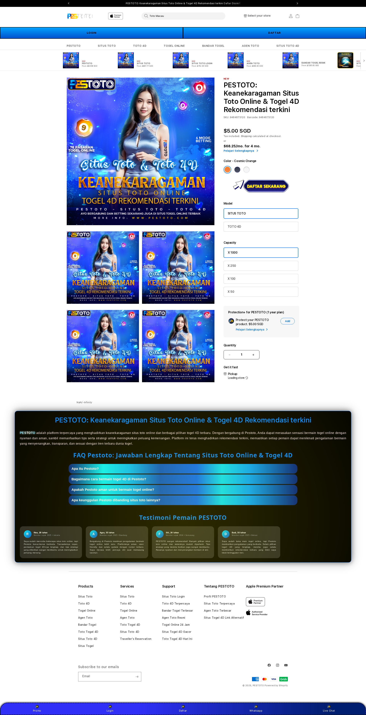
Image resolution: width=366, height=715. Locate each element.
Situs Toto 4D (87, 638)
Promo (37, 710)
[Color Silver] (246, 170)
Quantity (230, 345)
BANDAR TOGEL (213, 45)
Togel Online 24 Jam (176, 624)
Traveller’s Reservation (136, 638)
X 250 (232, 266)
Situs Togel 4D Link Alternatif (224, 617)
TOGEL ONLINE (174, 45)
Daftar (183, 710)
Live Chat (329, 710)
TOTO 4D (139, 45)
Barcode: (252, 117)
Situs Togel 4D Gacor (176, 631)
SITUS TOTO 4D (287, 45)
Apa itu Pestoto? (85, 469)
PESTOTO (73, 45)
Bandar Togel (87, 624)
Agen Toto (85, 617)
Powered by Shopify (276, 685)
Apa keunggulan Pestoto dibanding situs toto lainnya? (115, 500)
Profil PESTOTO (215, 596)
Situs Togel (86, 645)
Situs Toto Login (173, 596)
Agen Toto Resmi (173, 617)
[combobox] (183, 15)
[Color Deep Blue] (237, 170)
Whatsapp (256, 710)
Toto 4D (84, 603)
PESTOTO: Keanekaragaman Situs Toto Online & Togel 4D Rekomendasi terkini (183, 3)
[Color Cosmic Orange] (227, 169)
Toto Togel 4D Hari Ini (177, 638)
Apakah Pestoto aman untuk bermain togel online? (112, 490)
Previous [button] (69, 3)
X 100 (231, 279)
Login (110, 710)
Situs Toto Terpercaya (219, 603)
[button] (73, 46)
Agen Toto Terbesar (217, 610)
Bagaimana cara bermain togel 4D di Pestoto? (108, 479)
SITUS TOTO (107, 45)
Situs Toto (85, 596)
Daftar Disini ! (232, 3)
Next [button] (297, 3)
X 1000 (233, 252)
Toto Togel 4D (88, 631)
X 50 (231, 291)
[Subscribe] (137, 676)
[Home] (80, 16)
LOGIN (91, 33)
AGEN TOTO (250, 45)
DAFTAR (274, 33)
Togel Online (86, 610)
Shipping (246, 136)
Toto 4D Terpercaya (176, 603)
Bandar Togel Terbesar (177, 610)
